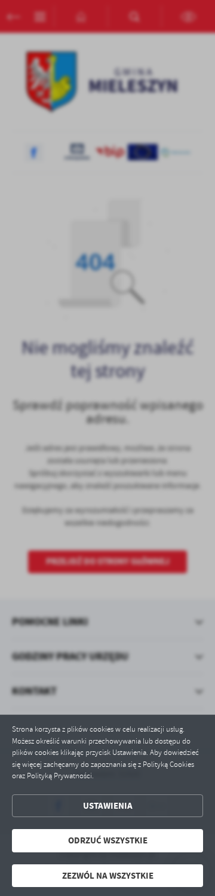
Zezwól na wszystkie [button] (107, 876)
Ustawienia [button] (108, 806)
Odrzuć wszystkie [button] (108, 840)
